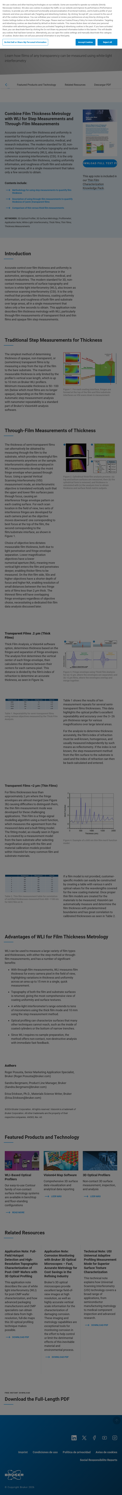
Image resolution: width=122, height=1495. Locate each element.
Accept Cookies (85, 42)
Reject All (107, 42)
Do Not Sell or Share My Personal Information (25, 42)
